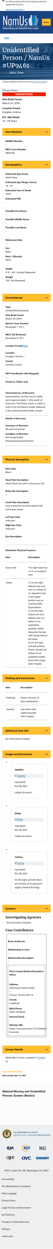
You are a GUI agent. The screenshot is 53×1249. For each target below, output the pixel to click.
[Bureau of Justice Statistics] (26, 1150)
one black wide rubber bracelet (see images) (28, 713)
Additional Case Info (17, 730)
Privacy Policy (8, 1200)
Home (6, 38)
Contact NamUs (14, 1049)
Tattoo (8, 582)
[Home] (20, 22)
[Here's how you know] (26, 5)
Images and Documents (18, 754)
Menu (46, 22)
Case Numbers (13, 131)
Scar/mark (10, 567)
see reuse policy (39, 81)
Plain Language (9, 1193)
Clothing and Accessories (20, 678)
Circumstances (14, 297)
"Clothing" (10, 697)
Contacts (10, 908)
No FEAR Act (8, 1215)
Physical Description (17, 459)
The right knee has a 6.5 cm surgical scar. (37, 571)
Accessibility (8, 1179)
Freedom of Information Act (15, 1222)
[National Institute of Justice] (42, 1147)
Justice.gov (7, 1236)
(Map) (25, 345)
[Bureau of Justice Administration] (10, 1146)
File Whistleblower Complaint (16, 1186)
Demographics (13, 164)
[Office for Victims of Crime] (26, 1158)
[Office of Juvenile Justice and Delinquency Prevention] (10, 1158)
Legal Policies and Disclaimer (16, 1207)
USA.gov (6, 1229)
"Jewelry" (10, 709)
